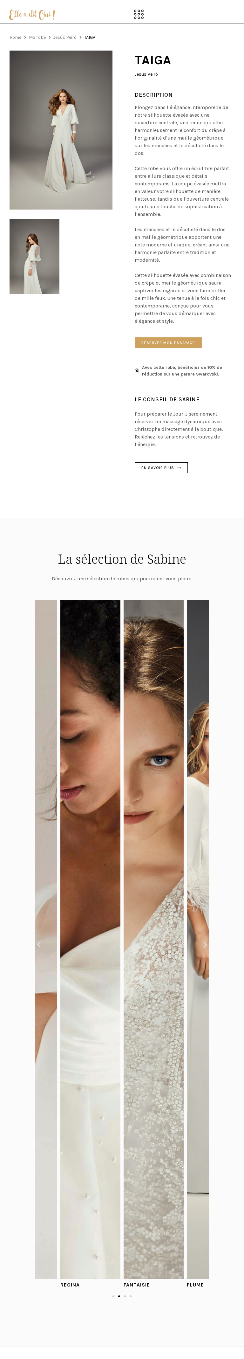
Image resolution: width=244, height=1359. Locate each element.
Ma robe (37, 37)
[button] (139, 15)
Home (15, 37)
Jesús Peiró (65, 37)
